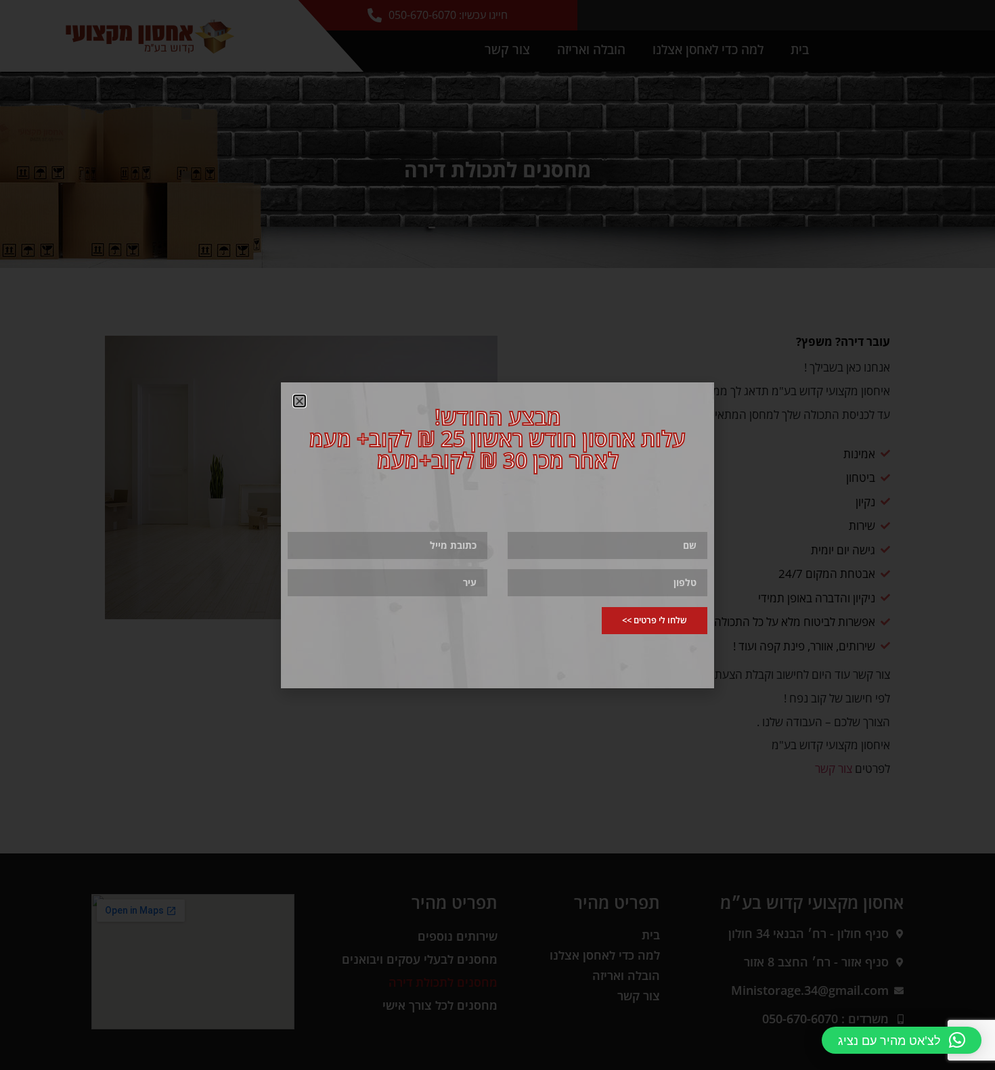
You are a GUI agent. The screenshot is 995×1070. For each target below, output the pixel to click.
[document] (497, 535)
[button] (901, 1040)
